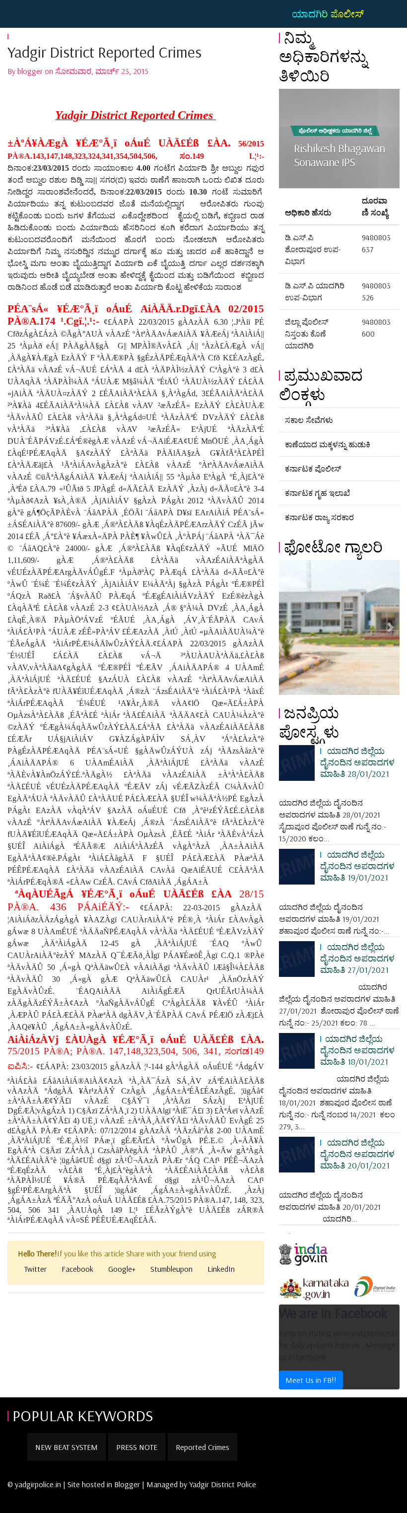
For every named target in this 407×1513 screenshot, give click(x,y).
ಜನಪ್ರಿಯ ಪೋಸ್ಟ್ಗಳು (309, 721)
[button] (288, 627)
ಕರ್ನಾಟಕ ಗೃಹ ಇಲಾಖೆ (317, 493)
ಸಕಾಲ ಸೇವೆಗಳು (309, 420)
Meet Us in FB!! (311, 1380)
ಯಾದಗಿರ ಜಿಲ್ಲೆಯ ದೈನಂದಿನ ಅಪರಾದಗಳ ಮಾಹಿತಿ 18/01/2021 (357, 1050)
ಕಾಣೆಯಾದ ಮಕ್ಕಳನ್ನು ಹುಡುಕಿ (327, 444)
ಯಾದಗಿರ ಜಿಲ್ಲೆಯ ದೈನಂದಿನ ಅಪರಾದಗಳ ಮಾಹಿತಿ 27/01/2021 (357, 958)
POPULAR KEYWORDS (82, 1415)
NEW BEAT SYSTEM (66, 1447)
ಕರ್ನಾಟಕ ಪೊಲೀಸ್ (313, 469)
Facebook (77, 1269)
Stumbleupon (171, 1269)
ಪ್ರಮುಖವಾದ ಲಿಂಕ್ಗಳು (321, 384)
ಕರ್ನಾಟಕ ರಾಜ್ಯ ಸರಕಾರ (319, 517)
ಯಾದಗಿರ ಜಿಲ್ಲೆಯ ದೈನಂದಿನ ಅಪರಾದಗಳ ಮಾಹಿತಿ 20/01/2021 (357, 1153)
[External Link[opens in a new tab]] (312, 1250)
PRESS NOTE (136, 1447)
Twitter (35, 1269)
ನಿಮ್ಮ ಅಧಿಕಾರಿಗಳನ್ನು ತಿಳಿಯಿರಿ (323, 56)
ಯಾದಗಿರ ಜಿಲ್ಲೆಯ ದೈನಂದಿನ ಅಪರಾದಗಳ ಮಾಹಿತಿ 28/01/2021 (357, 762)
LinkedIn (221, 1269)
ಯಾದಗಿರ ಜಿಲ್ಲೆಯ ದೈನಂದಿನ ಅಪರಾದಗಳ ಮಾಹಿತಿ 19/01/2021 (357, 866)
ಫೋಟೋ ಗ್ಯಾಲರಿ (333, 546)
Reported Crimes (202, 1447)
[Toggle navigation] (22, 14)
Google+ (122, 1269)
